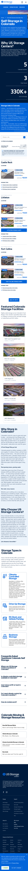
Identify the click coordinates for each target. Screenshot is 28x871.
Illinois (19, 842)
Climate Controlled (6, 809)
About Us (4, 820)
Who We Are (5, 823)
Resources (22, 7)
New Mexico (20, 846)
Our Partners (5, 828)
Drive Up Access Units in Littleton (9, 238)
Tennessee (12, 851)
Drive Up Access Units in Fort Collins (9, 288)
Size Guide (16, 804)
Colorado (4, 842)
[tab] (14, 668)
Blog (15, 822)
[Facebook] (3, 792)
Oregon (19, 848)
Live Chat (16, 828)
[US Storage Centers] (14, 775)
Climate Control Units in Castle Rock (9, 185)
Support (15, 799)
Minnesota (20, 844)
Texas (19, 851)
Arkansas (4, 840)
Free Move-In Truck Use (18, 813)
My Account (16, 820)
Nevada (4, 848)
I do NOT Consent (16, 868)
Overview (5, 7)
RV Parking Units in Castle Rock (9, 189)
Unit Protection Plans (18, 811)
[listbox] (14, 137)
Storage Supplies (17, 809)
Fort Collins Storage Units (14, 281)
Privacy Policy (15, 863)
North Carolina (13, 846)
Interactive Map (14, 7)
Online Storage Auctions (19, 826)
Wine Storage (5, 811)
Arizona (11, 840)
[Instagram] (6, 792)
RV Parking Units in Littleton (8, 240)
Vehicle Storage (6, 807)
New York (12, 848)
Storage (4, 799)
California (19, 840)
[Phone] (21, 2)
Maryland (12, 844)
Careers (4, 830)
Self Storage (5, 802)
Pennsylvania (5, 851)
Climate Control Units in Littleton (9, 236)
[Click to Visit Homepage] (7, 2)
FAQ (15, 815)
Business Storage (6, 804)
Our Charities (5, 826)
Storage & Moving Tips (18, 807)
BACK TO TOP (13, 300)
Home (2, 17)
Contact (15, 824)
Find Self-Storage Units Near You (15, 17)
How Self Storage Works (18, 802)
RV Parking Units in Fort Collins (9, 290)
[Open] (26, 2)
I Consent (5, 868)
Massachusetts (6, 844)
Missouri (4, 846)
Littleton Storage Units (14, 230)
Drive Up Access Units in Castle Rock (10, 187)
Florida (11, 842)
